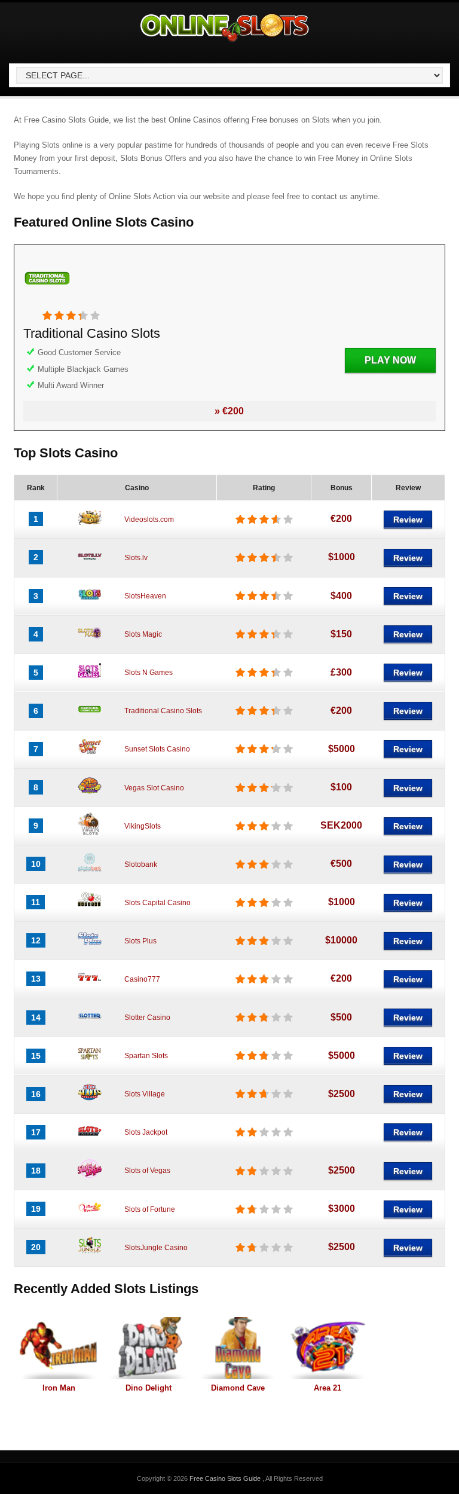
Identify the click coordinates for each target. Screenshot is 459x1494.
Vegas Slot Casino (154, 788)
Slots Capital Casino (157, 903)
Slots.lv (136, 558)
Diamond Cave (238, 1387)
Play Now (390, 360)
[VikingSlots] (90, 833)
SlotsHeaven (145, 596)
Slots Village (144, 1094)
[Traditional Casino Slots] (47, 304)
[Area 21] (327, 1348)
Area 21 (327, 1387)
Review (408, 519)
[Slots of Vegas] (90, 1178)
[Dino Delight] (148, 1348)
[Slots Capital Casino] (90, 910)
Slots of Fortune (149, 1209)
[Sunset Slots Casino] (90, 757)
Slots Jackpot (145, 1132)
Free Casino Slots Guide (225, 1478)
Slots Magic (143, 634)
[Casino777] (90, 986)
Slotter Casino (147, 1017)
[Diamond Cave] (238, 1348)
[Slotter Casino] (90, 1025)
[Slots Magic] (90, 642)
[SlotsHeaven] (90, 604)
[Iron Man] (58, 1348)
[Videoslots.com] (90, 527)
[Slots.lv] (90, 565)
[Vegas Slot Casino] (90, 795)
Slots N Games (148, 672)
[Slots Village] (90, 1102)
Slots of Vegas (147, 1170)
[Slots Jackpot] (90, 1140)
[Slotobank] (90, 871)
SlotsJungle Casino (156, 1248)
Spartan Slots (146, 1056)
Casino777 (142, 979)
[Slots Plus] (90, 948)
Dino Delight (149, 1387)
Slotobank (140, 864)
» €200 (229, 411)
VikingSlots (142, 826)
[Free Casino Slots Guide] (225, 42)
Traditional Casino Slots (91, 333)
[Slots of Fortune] (90, 1216)
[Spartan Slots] (90, 1063)
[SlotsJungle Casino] (90, 1255)
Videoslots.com (149, 519)
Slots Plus (140, 941)
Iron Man (58, 1387)
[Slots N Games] (90, 680)
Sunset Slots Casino (157, 749)
